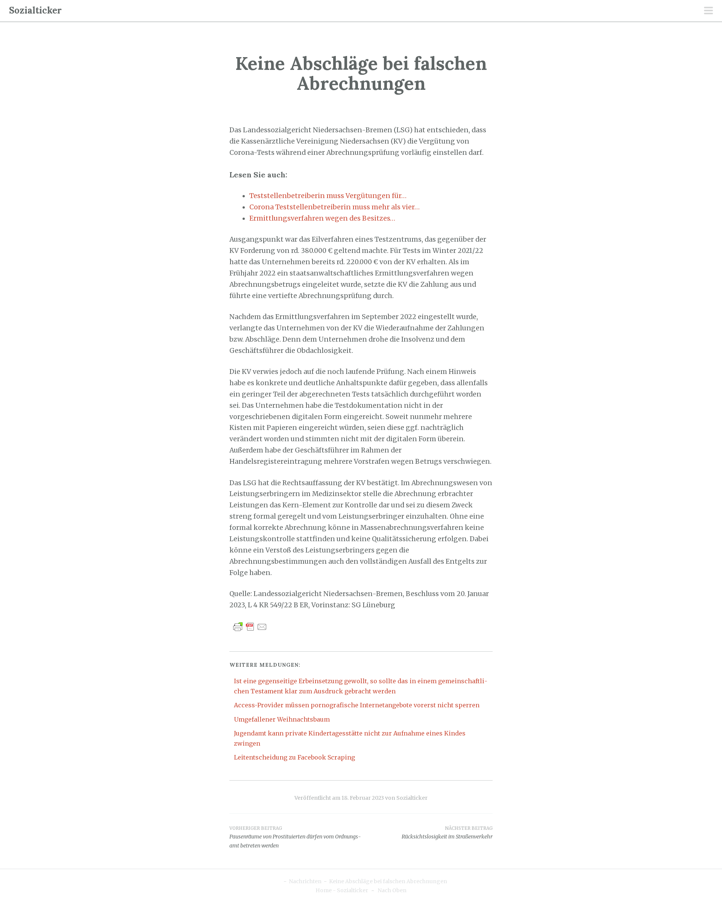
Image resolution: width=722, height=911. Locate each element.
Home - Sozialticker (341, 890)
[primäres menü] (708, 11)
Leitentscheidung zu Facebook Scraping (294, 757)
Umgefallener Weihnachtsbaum (282, 719)
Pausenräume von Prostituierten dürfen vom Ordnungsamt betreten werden (295, 837)
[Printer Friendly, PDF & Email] (250, 626)
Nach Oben (392, 890)
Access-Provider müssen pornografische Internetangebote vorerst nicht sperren (356, 705)
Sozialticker (35, 10)
